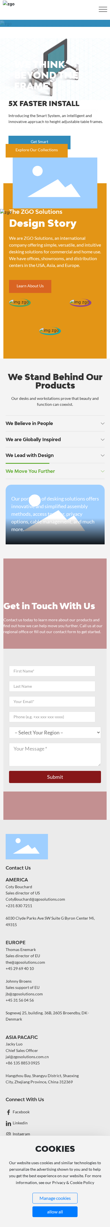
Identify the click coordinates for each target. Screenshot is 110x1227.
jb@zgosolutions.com (24, 993)
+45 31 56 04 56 (20, 1000)
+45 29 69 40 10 (20, 968)
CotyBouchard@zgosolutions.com (35, 899)
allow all (55, 1211)
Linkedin (20, 1122)
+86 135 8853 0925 (23, 1062)
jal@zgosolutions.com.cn (27, 1056)
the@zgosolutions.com (25, 962)
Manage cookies (55, 1198)
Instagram (21, 1133)
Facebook (21, 1111)
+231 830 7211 (19, 905)
